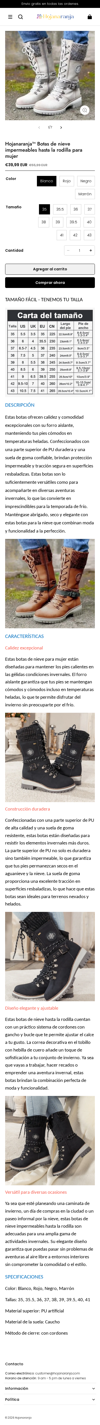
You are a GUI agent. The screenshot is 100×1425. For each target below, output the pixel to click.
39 (58, 222)
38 (44, 222)
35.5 (60, 209)
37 (90, 209)
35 (44, 209)
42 (75, 235)
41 (61, 235)
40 (89, 222)
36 (76, 209)
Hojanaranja (23, 1418)
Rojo (67, 181)
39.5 (73, 222)
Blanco (46, 181)
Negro (86, 181)
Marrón (85, 194)
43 (89, 235)
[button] (10, 17)
